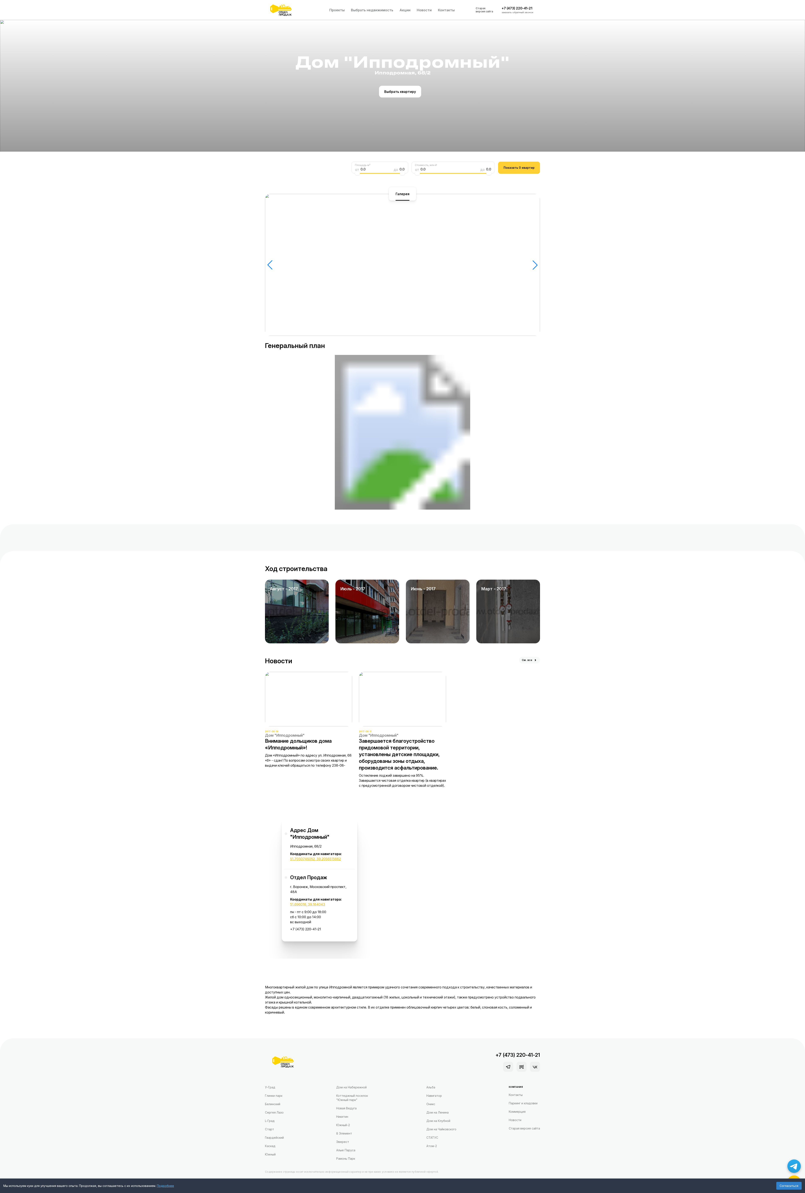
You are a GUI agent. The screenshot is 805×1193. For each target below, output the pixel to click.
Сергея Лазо (274, 1112)
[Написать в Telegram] (794, 1166)
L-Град (270, 1121)
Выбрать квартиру (400, 92)
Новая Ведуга (346, 1108)
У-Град (270, 1087)
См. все (527, 660)
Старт (269, 1129)
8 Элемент (344, 1133)
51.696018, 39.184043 (307, 904)
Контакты (446, 10)
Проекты (337, 10)
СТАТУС (432, 1137)
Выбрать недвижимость (372, 10)
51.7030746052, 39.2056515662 (315, 859)
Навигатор (434, 1095)
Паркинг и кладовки (523, 1103)
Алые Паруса (345, 1150)
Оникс (430, 1104)
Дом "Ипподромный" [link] (285, 735)
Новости (424, 10)
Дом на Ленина (437, 1112)
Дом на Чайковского (441, 1129)
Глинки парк (273, 1095)
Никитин (342, 1116)
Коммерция (517, 1111)
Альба (430, 1087)
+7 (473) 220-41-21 (305, 929)
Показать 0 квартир (519, 167)
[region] (319, 878)
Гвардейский (274, 1137)
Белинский (272, 1104)
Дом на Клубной (438, 1121)
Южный (270, 1154)
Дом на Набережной (351, 1087)
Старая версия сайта (484, 10)
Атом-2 (431, 1146)
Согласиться (789, 1186)
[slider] (357, 173)
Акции (405, 10)
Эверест (342, 1142)
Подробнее (165, 1186)
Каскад (270, 1146)
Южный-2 (343, 1125)
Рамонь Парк (345, 1158)
